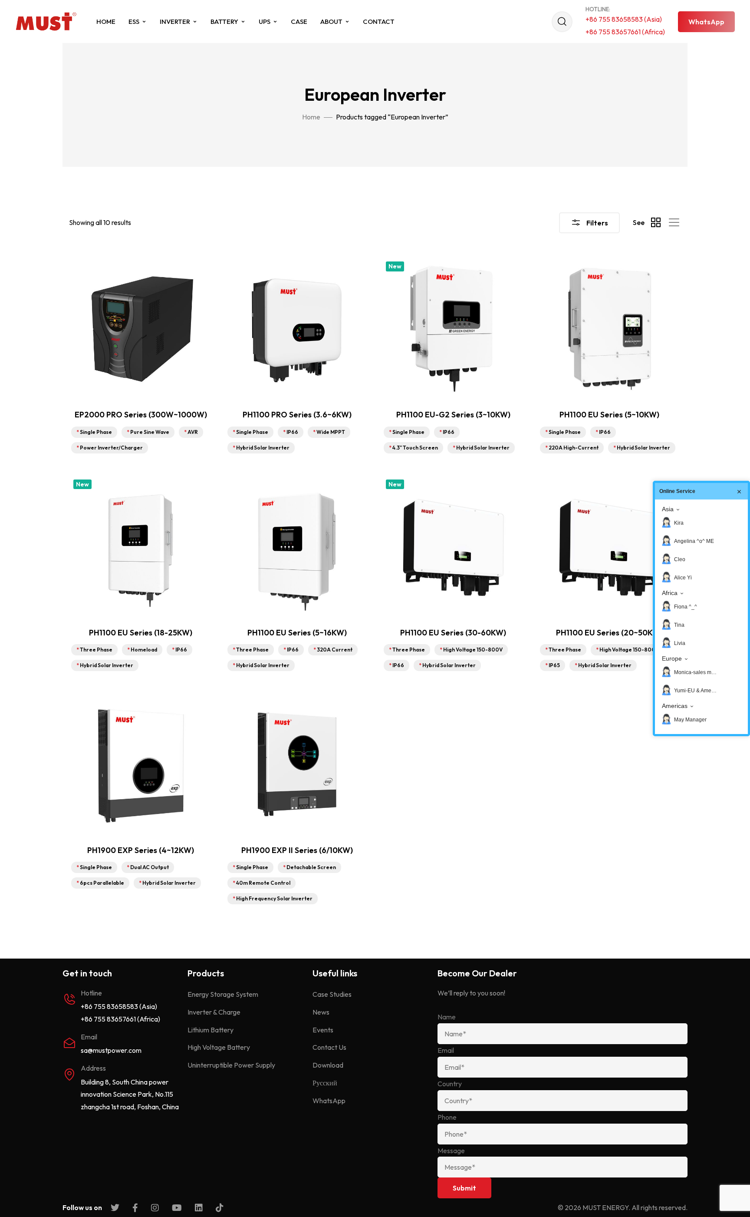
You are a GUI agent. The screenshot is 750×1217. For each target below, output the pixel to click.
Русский (324, 1082)
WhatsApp (328, 1100)
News (320, 1012)
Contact (379, 21)
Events (322, 1029)
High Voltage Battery (219, 1047)
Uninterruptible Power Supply (231, 1065)
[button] (706, 21)
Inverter (175, 21)
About (331, 21)
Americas (675, 705)
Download (327, 1065)
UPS (264, 21)
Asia (668, 509)
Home (105, 21)
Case (299, 21)
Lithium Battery (211, 1029)
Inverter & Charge (214, 1012)
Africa (670, 592)
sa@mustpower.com (111, 1050)
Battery (224, 21)
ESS (133, 21)
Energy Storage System (223, 994)
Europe (672, 658)
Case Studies (332, 994)
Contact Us (329, 1047)
